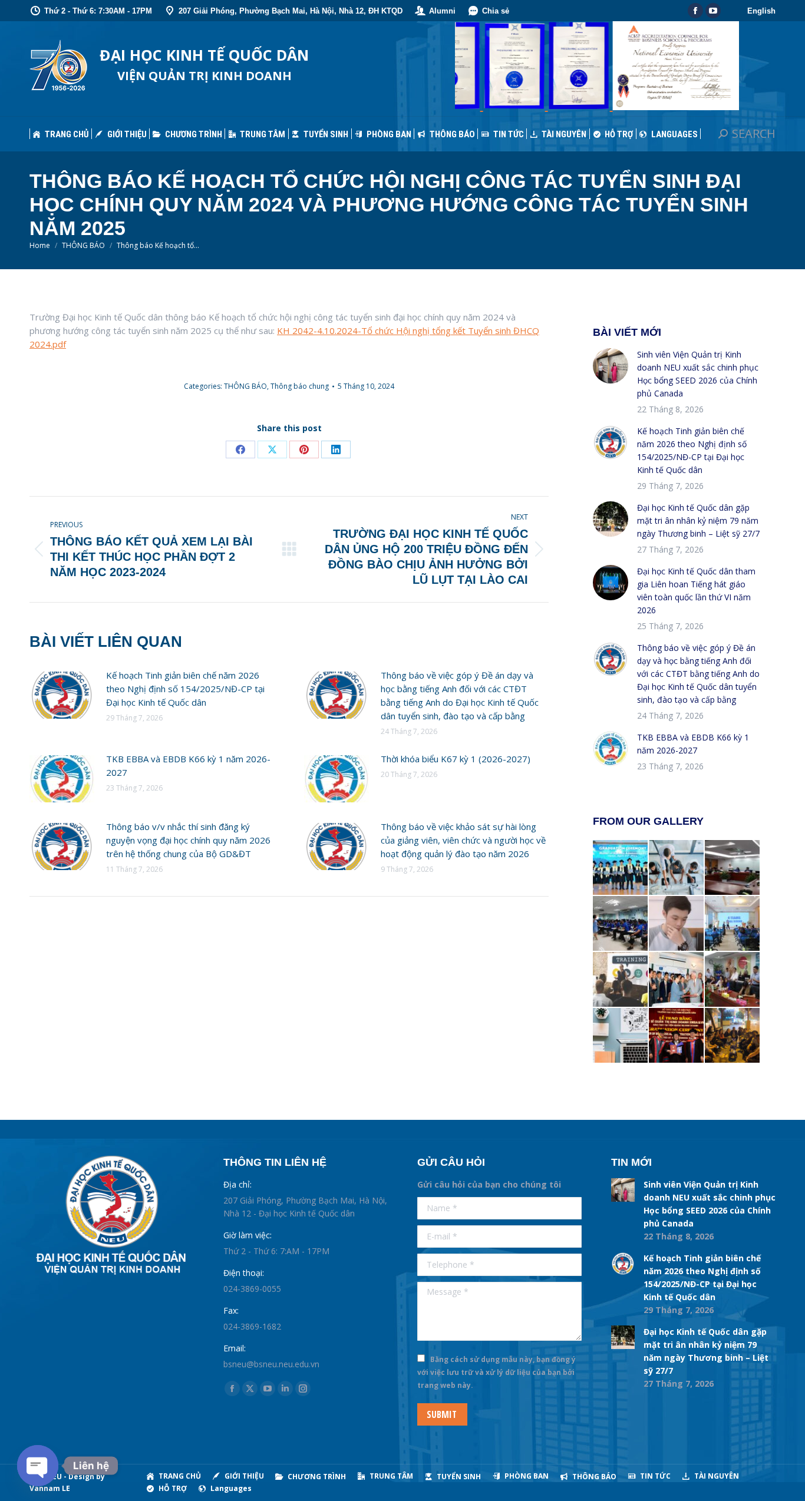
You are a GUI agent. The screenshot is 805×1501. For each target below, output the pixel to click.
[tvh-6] (677, 1036)
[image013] (677, 980)
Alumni (442, 10)
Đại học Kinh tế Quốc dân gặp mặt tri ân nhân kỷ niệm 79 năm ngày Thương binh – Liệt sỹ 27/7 (698, 520)
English (761, 10)
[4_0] (733, 980)
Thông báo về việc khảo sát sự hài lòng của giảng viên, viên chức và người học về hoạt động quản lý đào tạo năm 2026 (463, 840)
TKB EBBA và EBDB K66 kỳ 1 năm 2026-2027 (188, 765)
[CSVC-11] (621, 924)
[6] (733, 868)
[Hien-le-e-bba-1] (677, 924)
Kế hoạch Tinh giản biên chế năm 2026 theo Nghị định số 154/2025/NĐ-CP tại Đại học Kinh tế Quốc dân (185, 688)
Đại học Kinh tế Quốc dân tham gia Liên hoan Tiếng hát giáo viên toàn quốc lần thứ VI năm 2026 (696, 591)
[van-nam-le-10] (733, 1036)
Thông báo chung (299, 386)
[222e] (677, 868)
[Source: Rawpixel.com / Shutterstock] (621, 980)
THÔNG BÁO (245, 386)
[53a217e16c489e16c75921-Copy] (621, 868)
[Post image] (61, 695)
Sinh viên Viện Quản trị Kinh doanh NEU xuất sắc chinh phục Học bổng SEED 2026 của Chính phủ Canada (697, 374)
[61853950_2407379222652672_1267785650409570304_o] (733, 924)
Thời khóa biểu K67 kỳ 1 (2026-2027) (455, 759)
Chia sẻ (495, 10)
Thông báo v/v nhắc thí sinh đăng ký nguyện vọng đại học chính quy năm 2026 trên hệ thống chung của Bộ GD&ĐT (188, 840)
